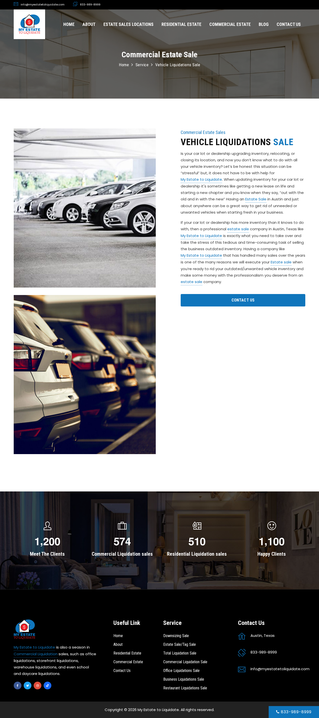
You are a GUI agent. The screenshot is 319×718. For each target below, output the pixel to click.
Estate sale (281, 262)
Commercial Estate (128, 661)
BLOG (264, 24)
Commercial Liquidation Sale (185, 661)
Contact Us (122, 670)
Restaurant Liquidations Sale (185, 688)
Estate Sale (255, 199)
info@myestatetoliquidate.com (43, 4)
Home (124, 64)
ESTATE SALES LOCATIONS (128, 24)
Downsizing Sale (176, 635)
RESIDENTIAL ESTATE (181, 24)
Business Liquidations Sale (183, 679)
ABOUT (88, 24)
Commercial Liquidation (36, 654)
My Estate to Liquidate (201, 179)
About (118, 644)
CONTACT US (289, 24)
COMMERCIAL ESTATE (230, 24)
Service (142, 64)
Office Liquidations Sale (181, 670)
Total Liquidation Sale (179, 653)
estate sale (238, 229)
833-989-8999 (296, 712)
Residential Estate (127, 653)
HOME (69, 24)
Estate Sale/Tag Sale (179, 644)
